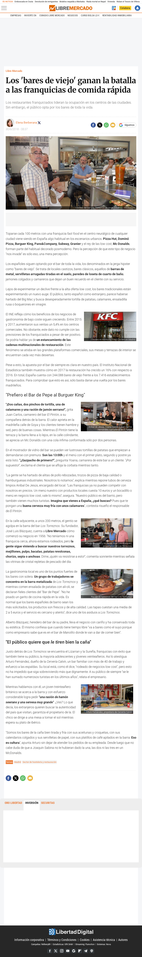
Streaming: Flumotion (84, 944)
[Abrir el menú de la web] (24, 8)
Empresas (15, 15)
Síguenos (129, 125)
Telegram (85, 951)
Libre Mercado (14, 71)
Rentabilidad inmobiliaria (117, 15)
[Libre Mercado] (70, 8)
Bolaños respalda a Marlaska (72, 2)
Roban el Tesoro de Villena (128, 2)
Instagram (61, 951)
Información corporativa (29, 940)
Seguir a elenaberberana (39, 122)
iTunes (91, 951)
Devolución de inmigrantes (46, 2)
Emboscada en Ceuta (24, 2)
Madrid (17, 762)
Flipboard (79, 951)
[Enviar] (106, 125)
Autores (123, 940)
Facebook (49, 951)
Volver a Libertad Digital (114, 8)
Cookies (85, 940)
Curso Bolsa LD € (90, 15)
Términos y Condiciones (61, 940)
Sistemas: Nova (104, 944)
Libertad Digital (71, 932)
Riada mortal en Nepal (96, 2)
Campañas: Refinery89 (40, 944)
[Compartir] (93, 125)
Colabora (125, 8)
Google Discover (73, 951)
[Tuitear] (99, 125)
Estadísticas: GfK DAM (63, 944)
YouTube (67, 951)
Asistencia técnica (104, 940)
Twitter (55, 951)
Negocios (73, 15)
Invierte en (30, 15)
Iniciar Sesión (137, 8)
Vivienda (111, 2)
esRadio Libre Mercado (52, 15)
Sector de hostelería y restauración (39, 762)
